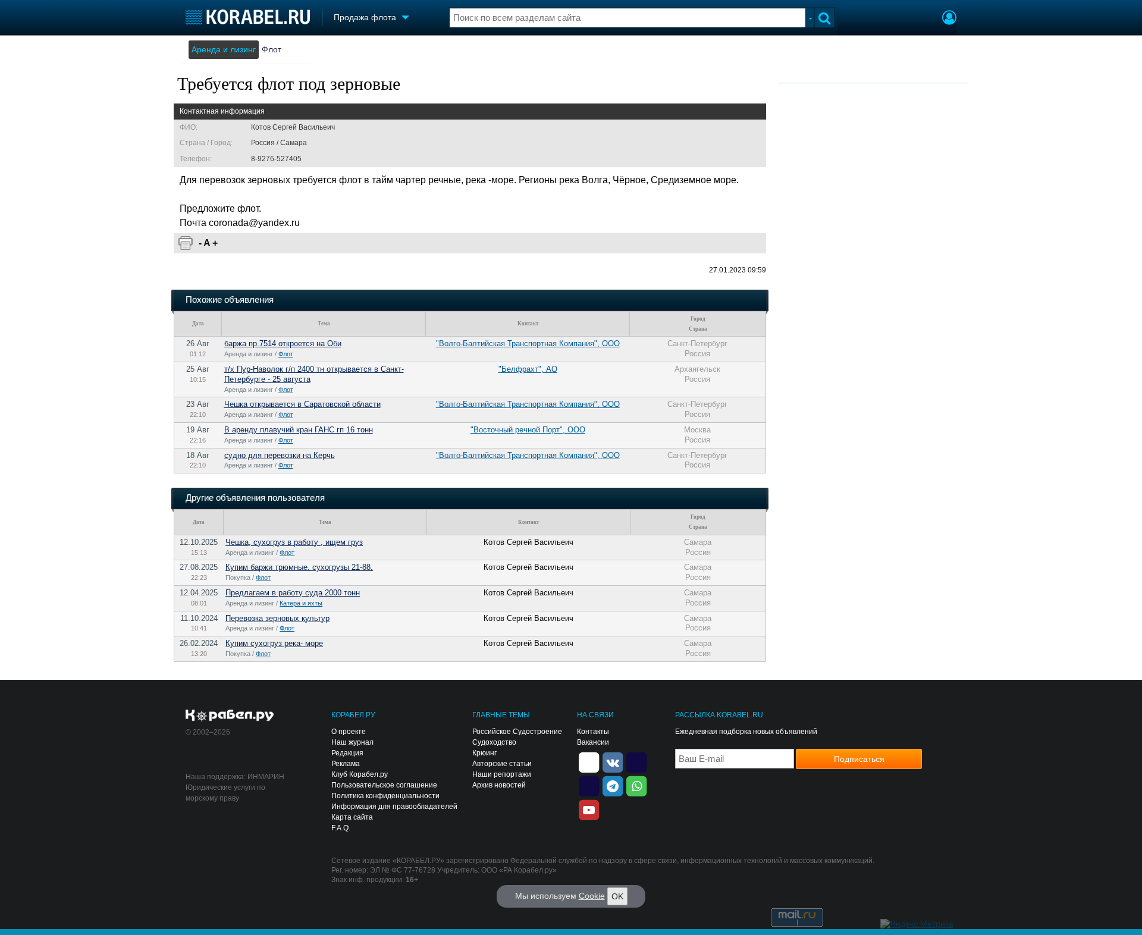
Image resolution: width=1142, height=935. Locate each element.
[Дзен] (589, 761)
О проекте (348, 731)
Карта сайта (352, 817)
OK (617, 896)
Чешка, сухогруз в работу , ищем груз (294, 542)
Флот (271, 49)
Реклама (345, 764)
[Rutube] (636, 761)
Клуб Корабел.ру (359, 774)
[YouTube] (589, 808)
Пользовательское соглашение (384, 785)
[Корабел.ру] (230, 716)
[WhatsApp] (636, 785)
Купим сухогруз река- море (274, 643)
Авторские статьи (502, 764)
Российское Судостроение (517, 731)
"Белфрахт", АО (527, 369)
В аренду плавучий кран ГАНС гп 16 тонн (298, 429)
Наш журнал (352, 742)
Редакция (347, 753)
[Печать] (185, 243)
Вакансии (593, 742)
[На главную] (248, 17)
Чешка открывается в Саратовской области (302, 404)
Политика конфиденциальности (385, 796)
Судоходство (494, 742)
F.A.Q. (340, 828)
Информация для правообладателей (394, 806)
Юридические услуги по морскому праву (225, 792)
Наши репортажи (501, 774)
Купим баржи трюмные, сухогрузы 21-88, (299, 567)
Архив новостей (499, 785)
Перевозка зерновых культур (277, 618)
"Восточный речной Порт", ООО (527, 429)
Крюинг (484, 753)
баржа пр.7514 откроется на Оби (282, 343)
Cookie (592, 896)
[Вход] (949, 19)
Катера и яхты (301, 603)
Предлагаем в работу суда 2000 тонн (292, 592)
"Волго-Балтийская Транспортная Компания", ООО (528, 343)
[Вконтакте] (613, 761)
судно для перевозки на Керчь (279, 455)
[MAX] (589, 785)
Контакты (593, 731)
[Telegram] (613, 785)
